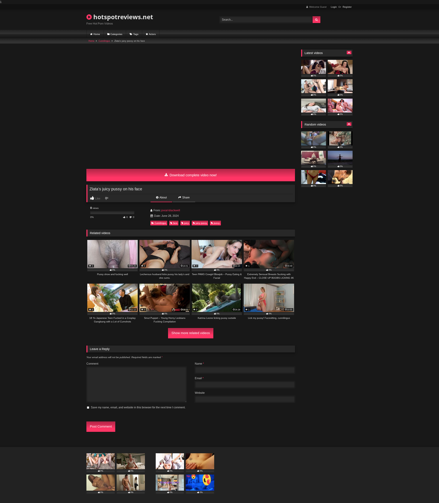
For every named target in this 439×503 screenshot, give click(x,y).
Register (347, 6)
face (175, 223)
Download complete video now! (193, 175)
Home (96, 34)
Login (334, 6)
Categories (116, 34)
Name (199, 363)
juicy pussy (201, 223)
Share (186, 197)
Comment (92, 363)
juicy (186, 223)
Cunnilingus (104, 41)
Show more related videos (190, 333)
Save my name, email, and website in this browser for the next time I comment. (138, 407)
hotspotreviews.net (122, 17)
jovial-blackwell (170, 210)
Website (200, 392)
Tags (135, 34)
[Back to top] (428, 493)
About (163, 197)
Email (199, 378)
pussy (217, 223)
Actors (152, 34)
